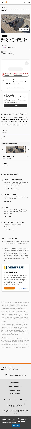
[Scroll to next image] (28, 149)
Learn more (24, 288)
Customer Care (18, 75)
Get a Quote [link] (9, 288)
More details (7, 202)
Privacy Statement (10, 404)
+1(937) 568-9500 (8, 229)
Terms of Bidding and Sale (11, 189)
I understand (16, 425)
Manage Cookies (21, 421)
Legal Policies (20, 404)
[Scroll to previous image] (3, 149)
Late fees (15, 211)
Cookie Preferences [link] (15, 407)
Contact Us (22, 375)
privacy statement (7, 422)
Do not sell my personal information (15, 405)
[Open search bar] (24, 2)
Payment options (8, 216)
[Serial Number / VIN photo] (27, 156)
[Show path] (7, 7)
